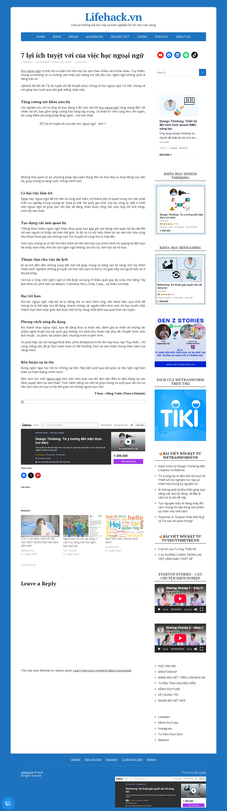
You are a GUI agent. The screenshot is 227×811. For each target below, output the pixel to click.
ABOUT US (183, 37)
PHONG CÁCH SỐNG (61, 62)
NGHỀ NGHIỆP (43, 62)
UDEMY (142, 37)
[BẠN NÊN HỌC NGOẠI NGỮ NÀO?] (124, 526)
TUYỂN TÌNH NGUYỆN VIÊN (177, 683)
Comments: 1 (82, 62)
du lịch (62, 259)
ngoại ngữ (54, 379)
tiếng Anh (31, 564)
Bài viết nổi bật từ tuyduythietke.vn (181, 538)
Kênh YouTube (168, 723)
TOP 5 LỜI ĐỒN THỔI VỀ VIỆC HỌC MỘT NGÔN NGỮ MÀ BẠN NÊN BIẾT (39, 542)
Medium (163, 740)
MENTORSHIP (167, 672)
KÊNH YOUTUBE (169, 689)
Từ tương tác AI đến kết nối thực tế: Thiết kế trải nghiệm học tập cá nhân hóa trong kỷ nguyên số (182, 480)
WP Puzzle (200, 772)
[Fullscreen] (201, 609)
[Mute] (196, 609)
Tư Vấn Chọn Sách (170, 734)
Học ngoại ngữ (31, 71)
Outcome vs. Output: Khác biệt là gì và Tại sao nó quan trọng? (181, 519)
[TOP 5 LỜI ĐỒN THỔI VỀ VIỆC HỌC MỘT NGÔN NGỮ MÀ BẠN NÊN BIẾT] (40, 526)
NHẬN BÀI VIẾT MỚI (172, 701)
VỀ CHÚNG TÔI (168, 695)
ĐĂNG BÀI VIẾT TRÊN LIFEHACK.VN (181, 678)
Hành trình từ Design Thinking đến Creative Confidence (181, 468)
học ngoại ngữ (109, 107)
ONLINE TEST (120, 37)
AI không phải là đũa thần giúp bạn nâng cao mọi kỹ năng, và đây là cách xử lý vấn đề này (181, 494)
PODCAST (161, 37)
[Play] (159, 609)
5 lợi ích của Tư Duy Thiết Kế (177, 549)
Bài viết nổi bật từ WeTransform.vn (182, 455)
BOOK (57, 37)
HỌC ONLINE (167, 666)
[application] (180, 598)
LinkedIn (164, 717)
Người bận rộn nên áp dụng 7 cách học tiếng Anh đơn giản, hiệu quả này (80, 542)
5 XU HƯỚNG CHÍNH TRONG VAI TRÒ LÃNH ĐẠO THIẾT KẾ (180, 557)
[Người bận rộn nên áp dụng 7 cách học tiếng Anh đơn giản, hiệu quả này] (82, 526)
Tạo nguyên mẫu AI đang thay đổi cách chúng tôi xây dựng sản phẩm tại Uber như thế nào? (181, 507)
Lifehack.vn (113, 16)
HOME (41, 37)
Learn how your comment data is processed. (102, 670)
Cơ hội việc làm (34, 193)
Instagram (165, 728)
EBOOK (73, 37)
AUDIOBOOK (94, 37)
